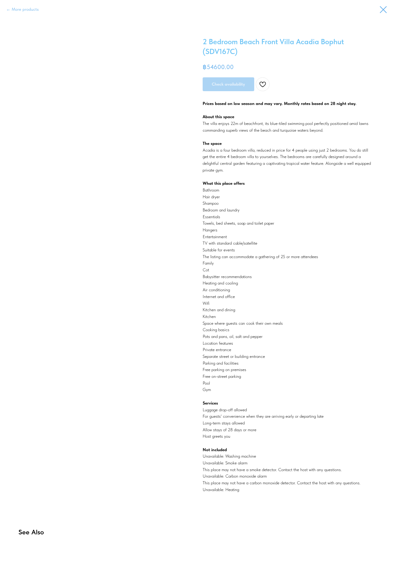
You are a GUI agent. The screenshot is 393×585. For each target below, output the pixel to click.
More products (25, 9)
